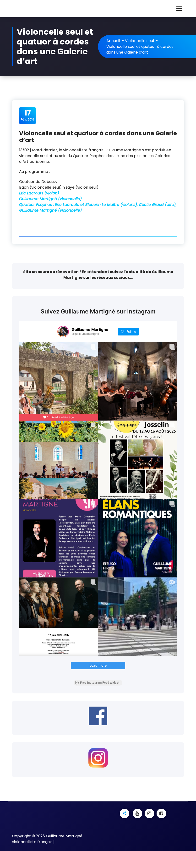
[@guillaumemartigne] (63, 331)
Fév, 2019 (27, 115)
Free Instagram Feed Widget (100, 682)
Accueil (113, 41)
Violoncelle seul (139, 41)
